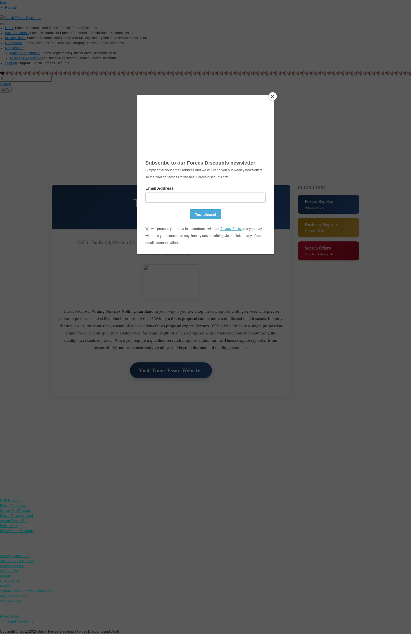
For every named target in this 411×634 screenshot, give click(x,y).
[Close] (272, 96)
